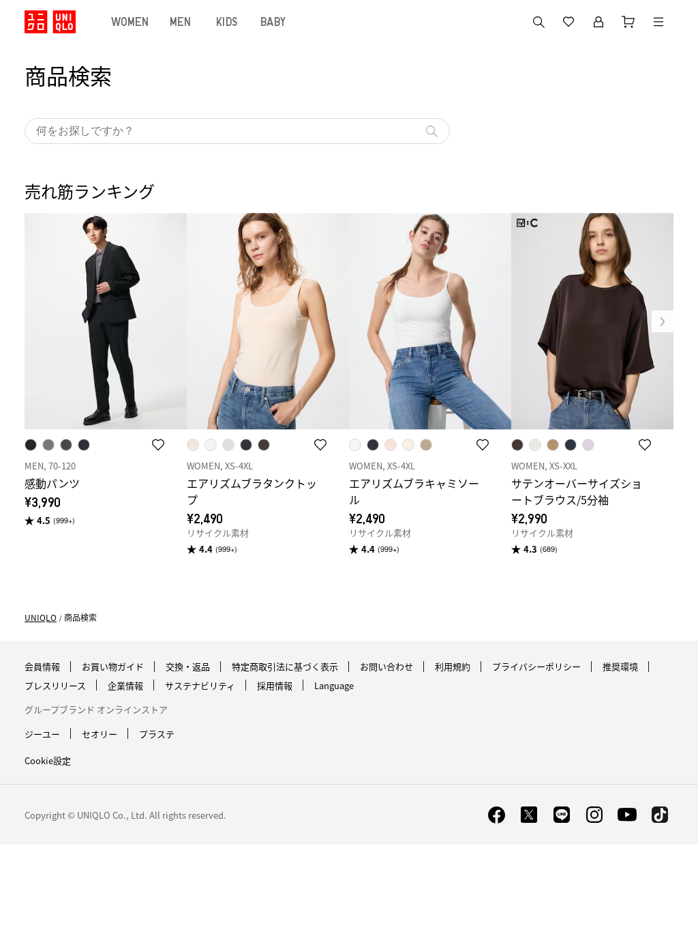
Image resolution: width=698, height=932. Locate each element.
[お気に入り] (568, 22)
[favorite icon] (158, 445)
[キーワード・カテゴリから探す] (538, 22)
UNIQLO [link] (41, 617)
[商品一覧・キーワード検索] (658, 22)
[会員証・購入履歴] (598, 22)
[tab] (130, 22)
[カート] (628, 22)
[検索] (431, 131)
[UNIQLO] (50, 22)
